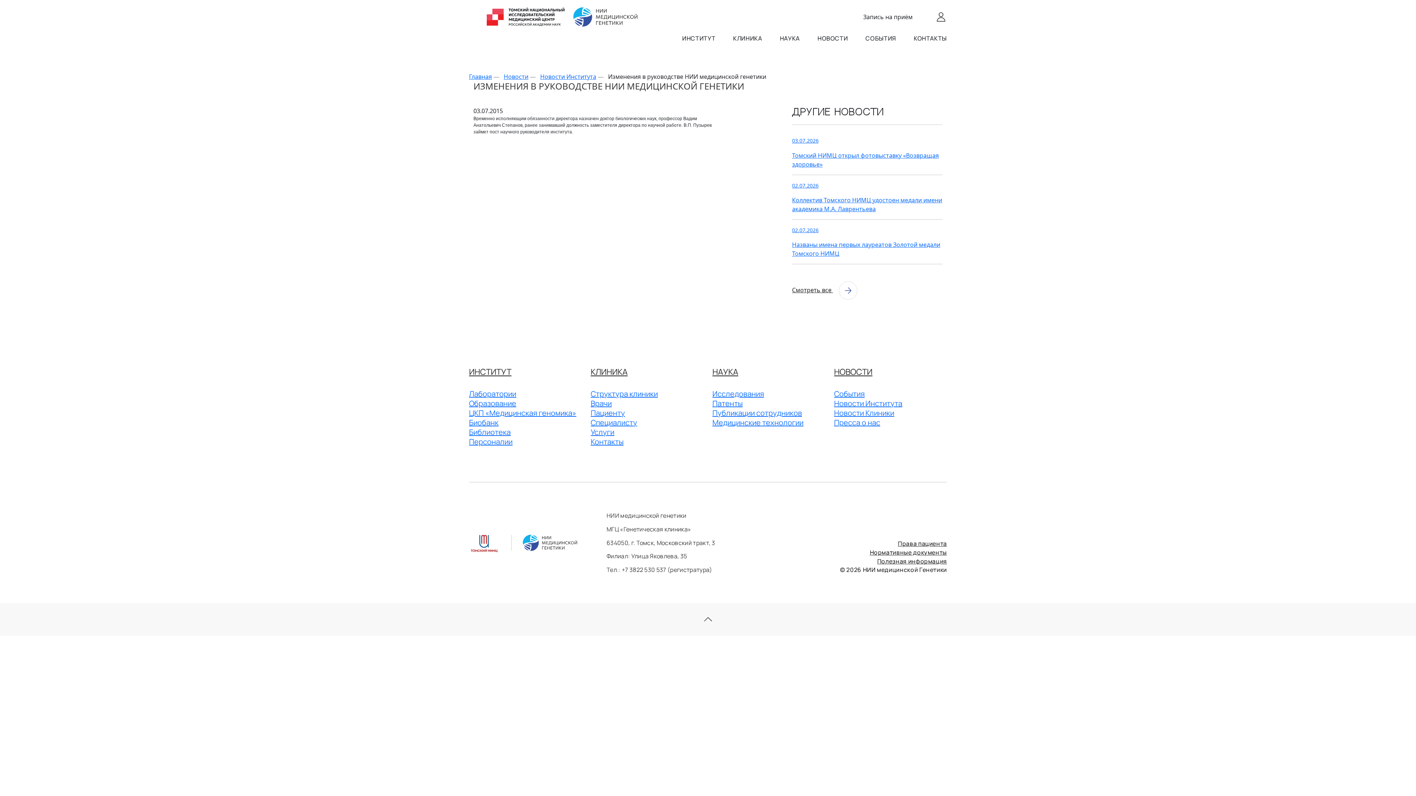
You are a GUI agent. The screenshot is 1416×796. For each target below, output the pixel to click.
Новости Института (868, 403)
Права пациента (922, 544)
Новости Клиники (864, 413)
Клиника (747, 38)
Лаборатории (492, 394)
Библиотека (490, 432)
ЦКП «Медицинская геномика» (522, 413)
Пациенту (608, 413)
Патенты (727, 403)
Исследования (738, 394)
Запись (888, 17)
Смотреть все (812, 290)
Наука (790, 38)
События (880, 38)
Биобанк (484, 422)
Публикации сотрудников (757, 413)
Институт (698, 38)
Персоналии (491, 442)
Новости (833, 38)
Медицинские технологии (758, 422)
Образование (492, 403)
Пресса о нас (857, 422)
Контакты (930, 38)
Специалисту (614, 422)
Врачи (601, 403)
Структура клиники (624, 394)
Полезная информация (912, 561)
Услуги (602, 432)
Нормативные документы (908, 552)
